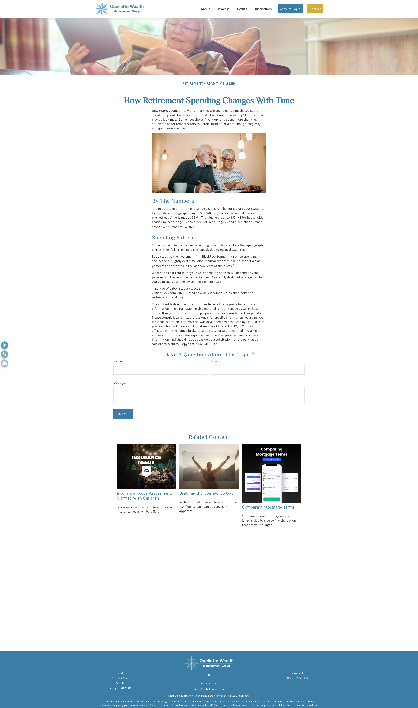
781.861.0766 (302, 678)
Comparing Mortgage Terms (268, 507)
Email (214, 361)
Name (117, 361)
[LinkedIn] (4, 345)
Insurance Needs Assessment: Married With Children (144, 496)
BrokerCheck (242, 695)
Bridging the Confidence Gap (206, 493)
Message (119, 383)
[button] (205, 8)
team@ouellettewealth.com (209, 689)
